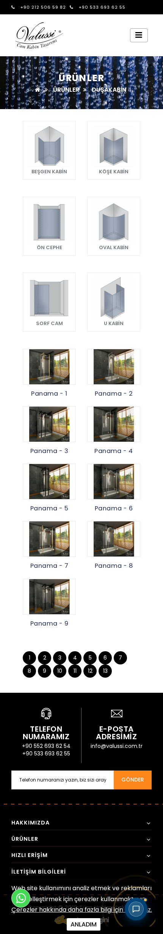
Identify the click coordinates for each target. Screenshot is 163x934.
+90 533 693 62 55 (101, 7)
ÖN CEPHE (49, 247)
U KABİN (114, 323)
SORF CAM (49, 323)
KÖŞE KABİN (114, 171)
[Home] (38, 89)
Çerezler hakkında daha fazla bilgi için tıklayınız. (81, 909)
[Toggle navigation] (139, 35)
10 (59, 671)
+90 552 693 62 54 (46, 746)
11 (75, 671)
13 (105, 671)
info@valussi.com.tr (117, 746)
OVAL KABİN (114, 247)
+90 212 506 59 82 (42, 7)
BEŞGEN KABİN (49, 171)
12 (90, 671)
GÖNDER (132, 779)
